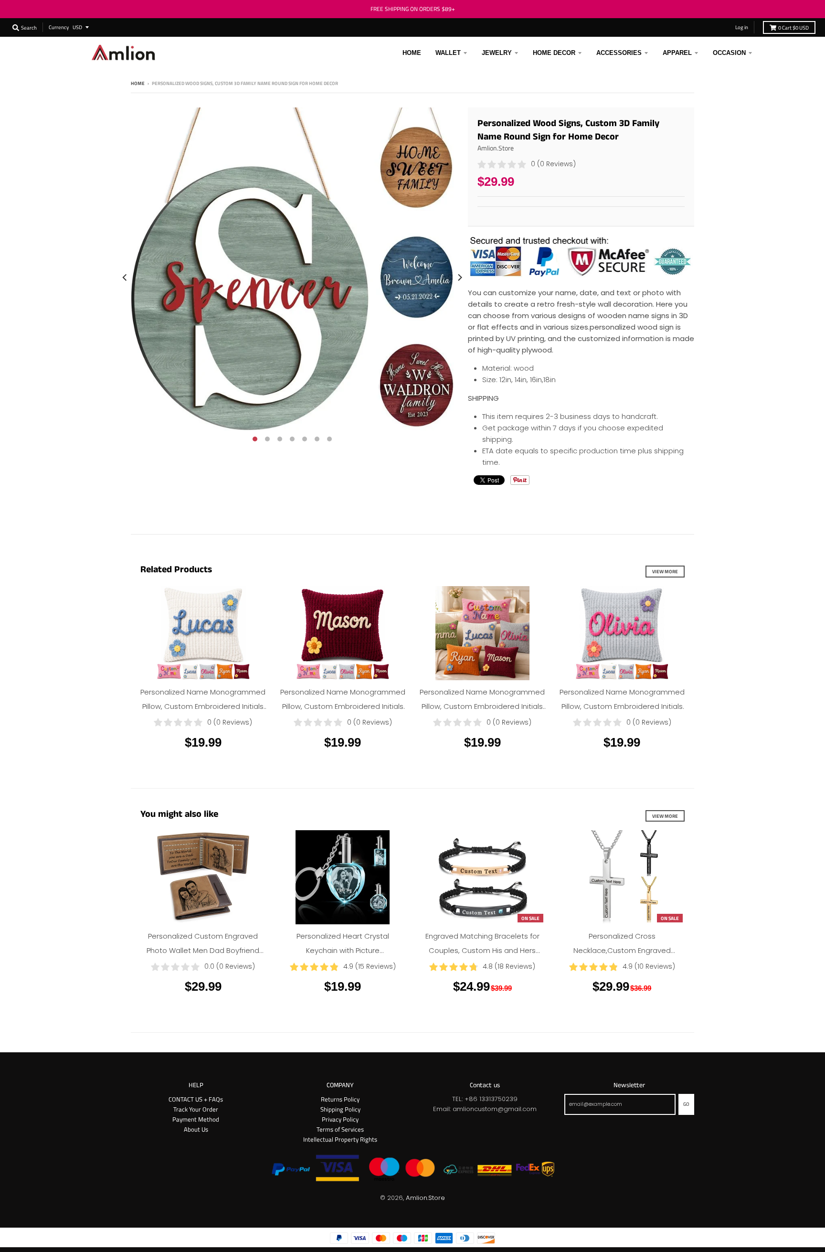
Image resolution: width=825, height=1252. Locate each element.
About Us (196, 1129)
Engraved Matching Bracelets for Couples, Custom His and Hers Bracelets (482, 950)
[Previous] (125, 277)
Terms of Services (340, 1129)
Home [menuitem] (411, 52)
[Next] (459, 277)
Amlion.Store (495, 148)
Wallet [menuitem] (448, 52)
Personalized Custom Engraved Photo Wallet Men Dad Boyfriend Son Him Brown (203, 950)
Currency (59, 27)
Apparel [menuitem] (677, 52)
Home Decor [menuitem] (554, 52)
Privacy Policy (340, 1119)
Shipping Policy (340, 1109)
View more (665, 571)
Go (686, 1104)
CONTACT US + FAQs (196, 1099)
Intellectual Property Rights (340, 1139)
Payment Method (195, 1119)
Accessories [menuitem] (619, 52)
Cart (793, 27)
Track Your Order (195, 1109)
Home (138, 83)
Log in (741, 27)
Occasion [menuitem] (729, 52)
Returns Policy (340, 1099)
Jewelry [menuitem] (497, 52)
